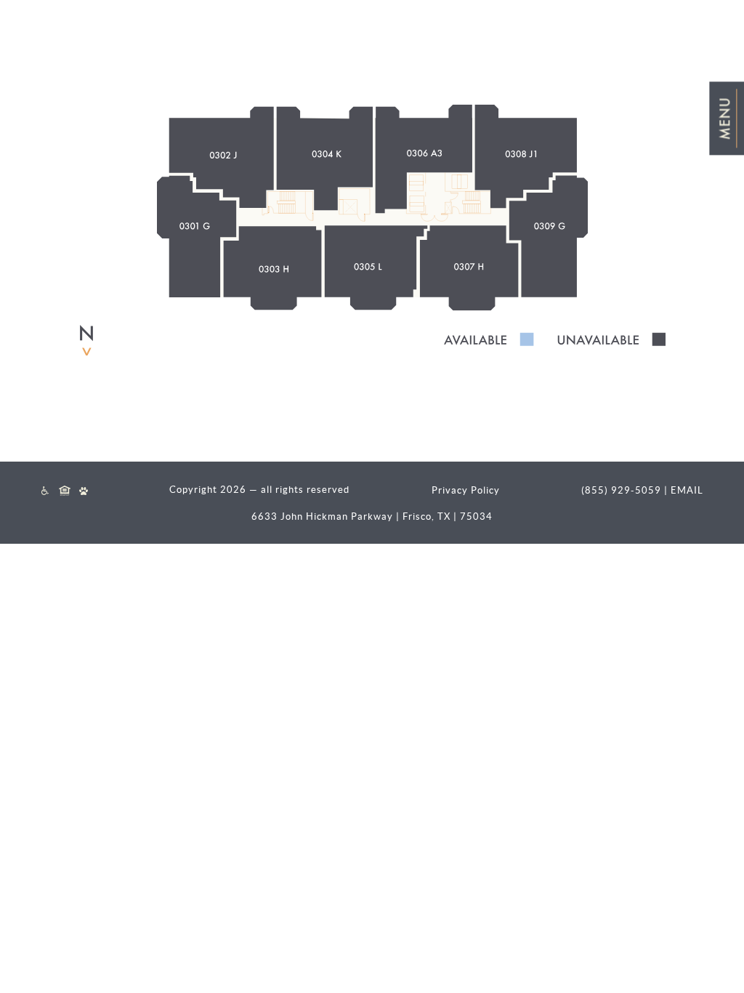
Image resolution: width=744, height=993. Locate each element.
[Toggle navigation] (726, 118)
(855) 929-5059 (621, 490)
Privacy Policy (466, 490)
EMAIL (687, 490)
